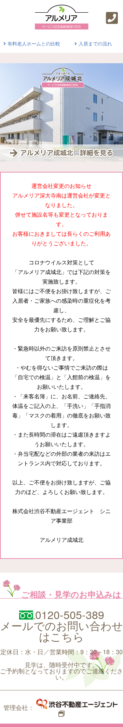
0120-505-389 (69, 614)
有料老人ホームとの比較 (34, 43)
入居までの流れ (95, 43)
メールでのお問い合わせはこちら (61, 630)
